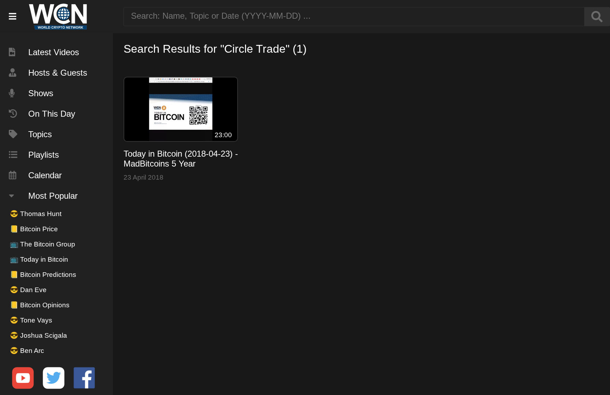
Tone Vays (31, 320)
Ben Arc (27, 350)
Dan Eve (28, 290)
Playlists (43, 154)
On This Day (51, 113)
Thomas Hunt (35, 213)
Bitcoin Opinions (40, 305)
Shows (40, 93)
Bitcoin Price (34, 229)
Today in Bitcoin (39, 259)
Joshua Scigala (38, 335)
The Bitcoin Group (42, 244)
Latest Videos (53, 52)
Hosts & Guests (57, 72)
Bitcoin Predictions (43, 274)
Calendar (45, 175)
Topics (40, 134)
